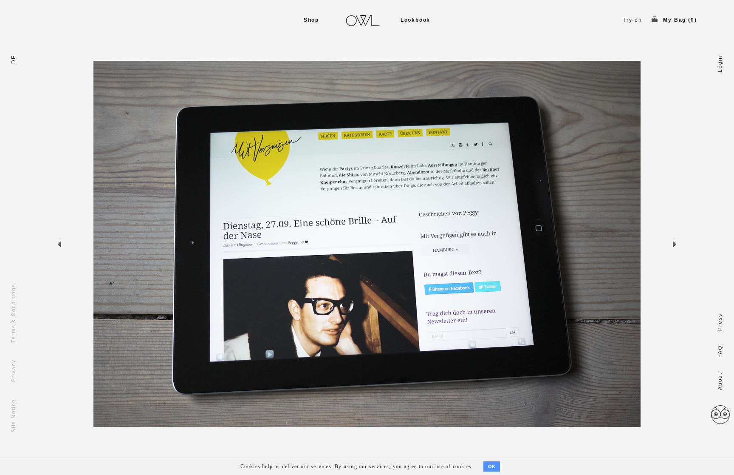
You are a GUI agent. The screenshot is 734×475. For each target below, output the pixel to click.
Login (720, 63)
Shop (311, 20)
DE (14, 59)
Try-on (632, 20)
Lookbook (415, 20)
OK (491, 466)
